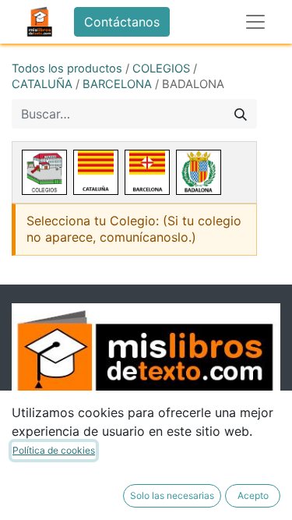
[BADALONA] (198, 172)
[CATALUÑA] (95, 172)
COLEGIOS (161, 69)
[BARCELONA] (147, 172)
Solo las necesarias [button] (172, 495)
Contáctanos (122, 22)
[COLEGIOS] (44, 172)
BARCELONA (117, 84)
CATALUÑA (42, 84)
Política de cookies (53, 450)
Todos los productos (67, 69)
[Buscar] (240, 114)
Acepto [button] (253, 495)
